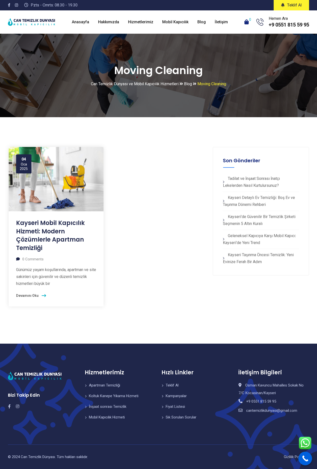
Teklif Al (294, 5)
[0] (246, 22)
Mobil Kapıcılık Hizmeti (107, 417)
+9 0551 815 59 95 (289, 25)
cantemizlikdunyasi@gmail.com (271, 410)
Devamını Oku (27, 295)
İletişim (221, 22)
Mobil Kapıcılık (175, 22)
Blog (201, 22)
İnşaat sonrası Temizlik (107, 406)
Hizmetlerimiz (140, 22)
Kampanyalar (176, 396)
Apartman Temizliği (104, 385)
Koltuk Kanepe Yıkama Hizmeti (113, 396)
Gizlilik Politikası (296, 457)
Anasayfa (80, 22)
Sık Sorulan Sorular (181, 417)
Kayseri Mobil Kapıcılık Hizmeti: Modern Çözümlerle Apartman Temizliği (50, 235)
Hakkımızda (108, 22)
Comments (33, 259)
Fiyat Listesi (175, 406)
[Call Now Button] (305, 458)
